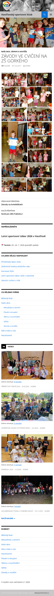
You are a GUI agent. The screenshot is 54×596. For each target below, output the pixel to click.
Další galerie (8, 518)
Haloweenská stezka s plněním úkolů (17, 511)
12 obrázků (17, 423)
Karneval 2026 (7, 271)
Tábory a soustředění (12, 317)
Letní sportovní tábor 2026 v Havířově (17, 275)
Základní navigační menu (51, 14)
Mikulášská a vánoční (12, 307)
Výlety (6, 321)
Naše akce (5, 51)
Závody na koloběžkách (12, 203)
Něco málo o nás (8, 330)
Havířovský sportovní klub (16, 14)
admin (27, 66)
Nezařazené (6, 335)
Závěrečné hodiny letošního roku (15, 266)
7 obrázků (17, 506)
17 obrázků (17, 465)
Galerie (7, 66)
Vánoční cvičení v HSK (10, 280)
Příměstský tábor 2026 (11, 262)
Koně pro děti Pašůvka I (12, 212)
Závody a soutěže (19, 51)
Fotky (11, 346)
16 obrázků (17, 382)
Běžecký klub (7, 298)
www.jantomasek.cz (41, 593)
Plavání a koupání (10, 312)
